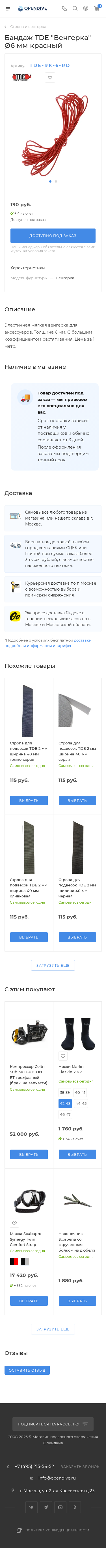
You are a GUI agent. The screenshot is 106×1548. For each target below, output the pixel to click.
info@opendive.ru (57, 1478)
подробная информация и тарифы (38, 645)
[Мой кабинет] (85, 9)
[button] (50, 181)
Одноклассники (75, 1507)
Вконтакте (31, 1507)
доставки (83, 640)
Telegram (46, 1507)
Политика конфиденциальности (58, 1530)
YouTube (60, 1507)
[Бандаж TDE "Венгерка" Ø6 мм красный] (53, 133)
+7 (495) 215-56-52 (34, 1466)
